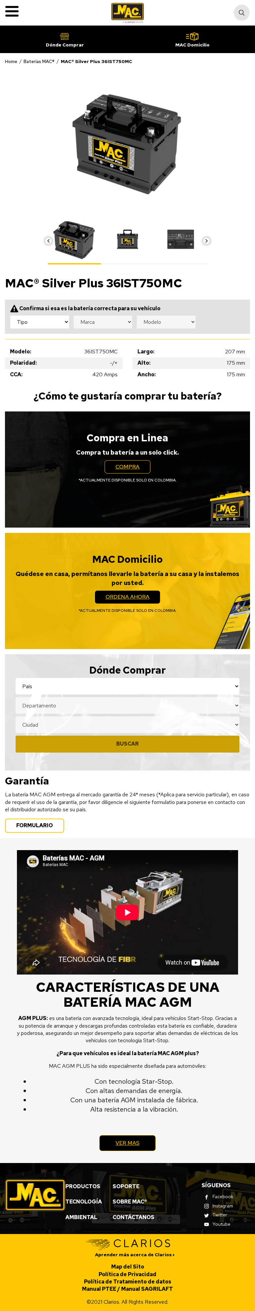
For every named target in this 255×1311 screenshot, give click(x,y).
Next (206, 241)
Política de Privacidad (127, 1274)
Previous (48, 241)
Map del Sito (127, 1266)
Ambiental (81, 1217)
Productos (82, 1186)
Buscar (127, 743)
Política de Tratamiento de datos (127, 1281)
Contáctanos (133, 1217)
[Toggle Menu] (12, 11)
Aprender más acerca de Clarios (133, 1255)
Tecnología (83, 1201)
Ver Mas (127, 1142)
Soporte (126, 1186)
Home (11, 61)
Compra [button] (133, 468)
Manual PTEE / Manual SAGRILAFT (127, 1288)
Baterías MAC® (39, 61)
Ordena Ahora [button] (133, 598)
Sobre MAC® (130, 1201)
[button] (65, 39)
